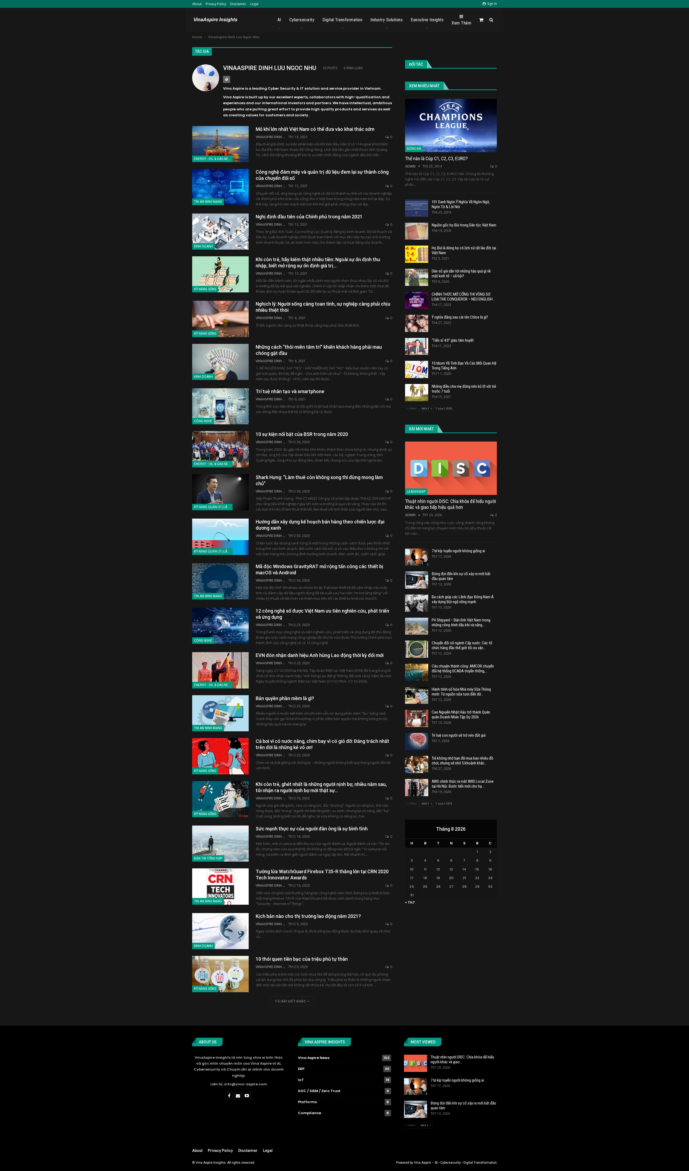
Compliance (309, 1113)
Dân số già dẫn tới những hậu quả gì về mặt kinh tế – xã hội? (461, 273)
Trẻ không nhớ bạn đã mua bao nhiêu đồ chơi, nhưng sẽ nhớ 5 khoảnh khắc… (462, 760)
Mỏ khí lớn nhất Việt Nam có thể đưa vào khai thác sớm (315, 129)
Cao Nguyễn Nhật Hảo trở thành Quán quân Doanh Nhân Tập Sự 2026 (461, 714)
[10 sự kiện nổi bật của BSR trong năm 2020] (220, 449)
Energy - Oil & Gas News (213, 159)
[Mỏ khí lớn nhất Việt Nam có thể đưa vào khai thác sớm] (220, 144)
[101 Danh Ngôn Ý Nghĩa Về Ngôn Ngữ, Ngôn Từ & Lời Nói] (416, 208)
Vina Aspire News (313, 1057)
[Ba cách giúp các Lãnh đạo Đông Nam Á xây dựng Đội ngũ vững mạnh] (416, 603)
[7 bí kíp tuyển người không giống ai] (416, 557)
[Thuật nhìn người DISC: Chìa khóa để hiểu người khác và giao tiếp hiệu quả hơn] (451, 468)
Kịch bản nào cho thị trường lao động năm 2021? (308, 916)
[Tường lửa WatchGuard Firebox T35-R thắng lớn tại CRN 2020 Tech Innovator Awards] (220, 886)
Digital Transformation (342, 19)
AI (279, 19)
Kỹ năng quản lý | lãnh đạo (213, 507)
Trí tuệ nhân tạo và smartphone (290, 391)
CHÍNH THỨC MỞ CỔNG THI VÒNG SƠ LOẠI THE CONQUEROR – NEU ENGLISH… (463, 297)
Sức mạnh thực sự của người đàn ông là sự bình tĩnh (312, 828)
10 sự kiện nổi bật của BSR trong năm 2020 (302, 434)
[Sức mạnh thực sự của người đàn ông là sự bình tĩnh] (220, 844)
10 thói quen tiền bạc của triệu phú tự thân (302, 959)
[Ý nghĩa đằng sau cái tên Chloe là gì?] (416, 323)
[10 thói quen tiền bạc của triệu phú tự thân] (220, 974)
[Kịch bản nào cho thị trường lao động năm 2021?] (220, 931)
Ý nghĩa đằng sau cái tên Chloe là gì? (460, 317)
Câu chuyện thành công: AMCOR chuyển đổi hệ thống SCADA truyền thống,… (463, 668)
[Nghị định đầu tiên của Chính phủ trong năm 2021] (220, 232)
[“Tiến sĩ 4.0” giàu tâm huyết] (416, 346)
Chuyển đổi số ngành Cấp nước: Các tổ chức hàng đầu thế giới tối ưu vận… (462, 645)
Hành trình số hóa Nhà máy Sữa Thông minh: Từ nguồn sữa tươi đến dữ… (461, 692)
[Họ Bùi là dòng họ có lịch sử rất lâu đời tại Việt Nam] (416, 254)
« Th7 (410, 902)
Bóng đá (414, 149)
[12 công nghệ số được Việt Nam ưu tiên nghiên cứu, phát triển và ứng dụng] (220, 626)
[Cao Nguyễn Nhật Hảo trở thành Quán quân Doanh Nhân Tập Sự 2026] (416, 718)
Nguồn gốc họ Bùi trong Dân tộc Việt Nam (464, 225)
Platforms (307, 1101)
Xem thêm (461, 23)
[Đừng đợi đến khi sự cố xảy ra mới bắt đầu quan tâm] (416, 580)
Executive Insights (427, 19)
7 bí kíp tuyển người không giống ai (458, 550)
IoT (301, 1079)
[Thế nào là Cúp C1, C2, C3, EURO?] (451, 125)
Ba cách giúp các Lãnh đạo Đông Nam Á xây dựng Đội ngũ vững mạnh (463, 599)
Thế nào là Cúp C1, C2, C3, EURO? (436, 158)
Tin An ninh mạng (208, 202)
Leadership (416, 492)
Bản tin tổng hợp (208, 858)
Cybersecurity (302, 19)
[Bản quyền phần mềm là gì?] (220, 713)
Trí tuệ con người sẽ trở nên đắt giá (459, 735)
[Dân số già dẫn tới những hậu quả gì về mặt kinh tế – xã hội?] (416, 277)
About (197, 4)
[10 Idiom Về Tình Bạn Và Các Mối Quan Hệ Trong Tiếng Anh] (416, 369)
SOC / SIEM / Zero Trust (319, 1090)
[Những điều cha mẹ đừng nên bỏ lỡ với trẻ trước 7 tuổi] (416, 392)
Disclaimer (238, 4)
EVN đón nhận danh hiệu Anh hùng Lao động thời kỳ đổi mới (320, 655)
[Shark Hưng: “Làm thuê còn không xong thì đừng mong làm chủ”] (220, 492)
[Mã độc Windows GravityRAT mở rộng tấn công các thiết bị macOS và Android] (220, 581)
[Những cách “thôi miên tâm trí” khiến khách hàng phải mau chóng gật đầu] (220, 362)
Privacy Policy (216, 4)
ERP (301, 1068)
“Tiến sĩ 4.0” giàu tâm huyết (453, 340)
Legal (254, 4)
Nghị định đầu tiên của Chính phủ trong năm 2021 (309, 216)
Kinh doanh (203, 246)
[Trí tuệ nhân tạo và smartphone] (220, 406)
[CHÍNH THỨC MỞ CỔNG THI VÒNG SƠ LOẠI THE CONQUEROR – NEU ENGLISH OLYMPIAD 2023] (416, 300)
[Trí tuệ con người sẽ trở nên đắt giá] (416, 741)
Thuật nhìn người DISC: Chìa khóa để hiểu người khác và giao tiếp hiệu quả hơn (450, 504)
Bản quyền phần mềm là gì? (285, 698)
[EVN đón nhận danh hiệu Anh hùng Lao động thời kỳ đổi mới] (220, 670)
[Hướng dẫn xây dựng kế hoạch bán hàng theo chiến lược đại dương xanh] (220, 537)
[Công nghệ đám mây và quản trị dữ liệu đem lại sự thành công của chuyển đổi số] (220, 187)
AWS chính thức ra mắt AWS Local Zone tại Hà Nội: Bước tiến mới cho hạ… (463, 784)
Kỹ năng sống (205, 289)
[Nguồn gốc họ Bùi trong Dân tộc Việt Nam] (416, 231)
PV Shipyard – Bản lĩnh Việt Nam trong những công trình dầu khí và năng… (461, 622)
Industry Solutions (386, 19)
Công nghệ (203, 421)
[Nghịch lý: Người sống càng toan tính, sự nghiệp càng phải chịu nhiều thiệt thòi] (220, 319)
